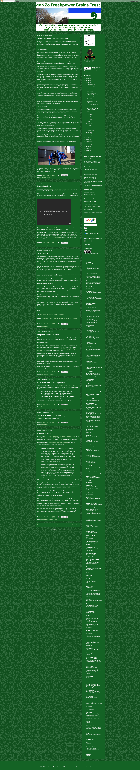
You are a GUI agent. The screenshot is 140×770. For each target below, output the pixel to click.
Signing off (88, 368)
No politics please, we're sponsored (93, 212)
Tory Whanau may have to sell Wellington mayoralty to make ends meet (93, 636)
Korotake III (89, 722)
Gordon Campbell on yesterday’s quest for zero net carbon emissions (93, 357)
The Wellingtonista (91, 702)
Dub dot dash (90, 319)
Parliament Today (91, 553)
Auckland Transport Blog (93, 276)
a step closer (89, 482)
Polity (87, 566)
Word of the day (89, 380)
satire (48, 177)
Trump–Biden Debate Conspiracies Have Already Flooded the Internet (92, 750)
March (89, 125)
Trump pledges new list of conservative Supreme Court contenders (92, 607)
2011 (87, 135)
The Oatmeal (89, 676)
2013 (87, 82)
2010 (87, 137)
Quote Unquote (90, 586)
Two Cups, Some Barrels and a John (52, 38)
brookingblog (90, 291)
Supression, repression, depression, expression (90, 195)
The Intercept (89, 666)
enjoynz (87, 766)
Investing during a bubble (92, 446)
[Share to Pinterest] (67, 175)
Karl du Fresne (90, 425)
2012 (87, 133)
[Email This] (61, 175)
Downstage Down (44, 186)
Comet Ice (88, 743)
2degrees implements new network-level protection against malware (93, 349)
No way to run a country (91, 532)
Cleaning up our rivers (91, 343)
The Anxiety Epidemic (91, 462)
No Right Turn (90, 531)
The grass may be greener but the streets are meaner (93, 186)
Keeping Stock (90, 429)
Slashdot (88, 615)
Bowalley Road (90, 286)
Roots (85, 172)
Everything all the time (90, 201)
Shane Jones (40, 418)
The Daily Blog (90, 641)
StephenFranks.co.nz (92, 624)
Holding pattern (89, 587)
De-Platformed (89, 494)
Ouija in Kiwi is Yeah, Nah (48, 335)
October (90, 89)
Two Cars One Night (54, 227)
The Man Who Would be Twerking (51, 415)
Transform (89, 712)
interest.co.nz (90, 412)
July (89, 116)
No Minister (89, 525)
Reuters (88, 603)
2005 (87, 148)
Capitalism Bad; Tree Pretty (93, 297)
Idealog (88, 383)
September (90, 91)
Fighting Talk (89, 330)
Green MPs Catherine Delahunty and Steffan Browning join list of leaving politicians (93, 729)
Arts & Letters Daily (91, 273)
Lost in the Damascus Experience (51, 383)
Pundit (88, 578)
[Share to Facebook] (66, 175)
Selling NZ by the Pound (90, 169)
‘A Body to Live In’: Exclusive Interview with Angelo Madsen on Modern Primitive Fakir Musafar (93, 310)
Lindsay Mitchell (90, 461)
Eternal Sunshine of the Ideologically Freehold (90, 178)
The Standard (89, 696)
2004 (87, 150)
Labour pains (44, 326)
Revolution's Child (91, 611)
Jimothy (88, 677)
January (90, 130)
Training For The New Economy (93, 473)
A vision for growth (90, 612)
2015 (87, 78)
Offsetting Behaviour (92, 541)
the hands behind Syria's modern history (65, 385)
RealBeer (88, 599)
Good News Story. (90, 288)
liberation (88, 449)
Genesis (88, 654)
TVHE (87, 733)
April (89, 123)
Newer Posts (41, 525)
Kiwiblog (88, 435)
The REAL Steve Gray (92, 684)
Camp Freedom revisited (92, 426)
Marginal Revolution (91, 476)
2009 (87, 139)
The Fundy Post (90, 653)
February (90, 128)
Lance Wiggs (89, 444)
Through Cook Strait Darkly (91, 204)
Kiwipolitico (89, 440)
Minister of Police (90, 538)
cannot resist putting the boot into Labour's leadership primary (60, 436)
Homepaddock (90, 379)
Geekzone (89, 346)
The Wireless (89, 706)
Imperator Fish (90, 398)
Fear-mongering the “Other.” (92, 441)
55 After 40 (87, 166)
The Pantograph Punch (92, 681)
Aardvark (88, 262)
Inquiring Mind (90, 403)
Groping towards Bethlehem (94, 367)
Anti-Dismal (89, 267)
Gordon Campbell (91, 354)
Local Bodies (89, 465)
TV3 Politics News (91, 726)
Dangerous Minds (91, 307)
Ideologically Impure (91, 389)
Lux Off (88, 327)
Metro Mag (89, 497)
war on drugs (44, 245)
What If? (88, 742)
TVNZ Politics (89, 739)
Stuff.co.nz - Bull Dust (92, 630)
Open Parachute (90, 547)
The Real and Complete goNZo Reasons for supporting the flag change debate (92, 208)
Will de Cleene (97, 67)
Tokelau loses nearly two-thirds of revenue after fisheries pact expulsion (93, 595)
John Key (43, 177)
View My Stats (88, 248)
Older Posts (75, 525)
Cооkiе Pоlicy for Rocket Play (93, 277)
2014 (87, 80)
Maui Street (89, 485)
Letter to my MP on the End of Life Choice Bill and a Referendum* (93, 581)
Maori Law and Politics (92, 471)
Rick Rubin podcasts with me (93, 477)
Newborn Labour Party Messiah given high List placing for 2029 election (92, 163)
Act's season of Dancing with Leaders (58, 442)
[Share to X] (64, 175)
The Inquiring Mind (91, 657)
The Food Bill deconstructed (92, 316)
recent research (56, 237)
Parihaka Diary (88, 189)
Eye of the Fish (90, 325)
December (90, 84)
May (89, 121)
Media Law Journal (91, 492)
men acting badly (53, 519)
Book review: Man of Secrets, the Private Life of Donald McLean (93, 488)
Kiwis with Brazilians (89, 192)
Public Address (90, 572)
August (89, 114)
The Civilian (89, 633)
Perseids (88, 755)
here (68, 487)
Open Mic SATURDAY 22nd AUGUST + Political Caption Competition (92, 644)
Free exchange (90, 336)
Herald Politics (90, 371)
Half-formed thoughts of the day (93, 649)
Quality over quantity (89, 198)
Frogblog (88, 342)
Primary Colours (44, 433)
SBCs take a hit (89, 263)
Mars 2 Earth (89, 481)
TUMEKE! (88, 721)
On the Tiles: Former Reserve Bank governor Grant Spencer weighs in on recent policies (93, 375)
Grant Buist (89, 361)
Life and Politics (90, 455)
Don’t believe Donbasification (93, 437)
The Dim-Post (89, 648)
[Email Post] (58, 175)
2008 (87, 141)
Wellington (51, 245)
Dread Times (89, 315)
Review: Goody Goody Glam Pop (94, 703)
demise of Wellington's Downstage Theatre (59, 189)
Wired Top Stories (91, 747)
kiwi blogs (87, 244)
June (89, 119)
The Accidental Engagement (92, 400)
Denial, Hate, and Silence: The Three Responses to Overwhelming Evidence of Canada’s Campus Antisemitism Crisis (93, 512)
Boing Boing (89, 280)
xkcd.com (88, 754)
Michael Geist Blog (91, 507)
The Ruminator (90, 690)
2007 (87, 144)
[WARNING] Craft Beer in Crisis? (94, 600)
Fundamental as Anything (90, 174)
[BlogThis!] (63, 175)
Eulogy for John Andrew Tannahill (94, 504)
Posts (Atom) (61, 529)
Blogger (98, 766)
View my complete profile (90, 70)
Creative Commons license (91, 255)
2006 (87, 146)
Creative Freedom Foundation (91, 304)
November (90, 86)
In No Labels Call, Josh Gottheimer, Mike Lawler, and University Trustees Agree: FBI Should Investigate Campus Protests (93, 670)
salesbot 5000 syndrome (47, 374)
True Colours (42, 254)
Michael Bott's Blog (91, 503)
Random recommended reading (93, 391)
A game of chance (89, 158)
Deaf (42, 406)
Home (58, 525)
